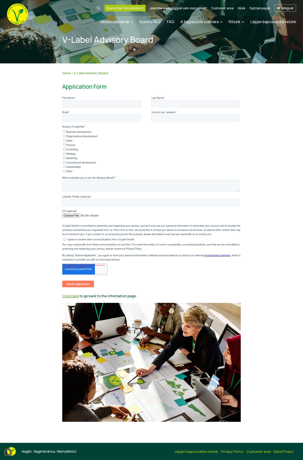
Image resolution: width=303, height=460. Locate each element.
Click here (70, 296)
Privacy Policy (232, 451)
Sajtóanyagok (260, 8)
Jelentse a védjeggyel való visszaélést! (178, 8)
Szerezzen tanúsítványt (125, 8)
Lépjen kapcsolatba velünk (273, 21)
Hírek (241, 8)
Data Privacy (284, 451)
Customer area (222, 8)
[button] (7, 452)
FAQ (170, 21)
